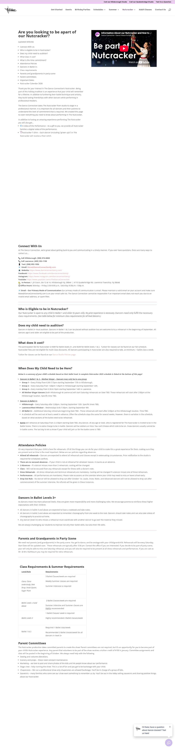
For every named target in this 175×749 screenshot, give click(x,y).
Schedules (98, 10)
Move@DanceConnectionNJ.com (41, 267)
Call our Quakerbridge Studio (141, 2)
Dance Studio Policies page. (64, 354)
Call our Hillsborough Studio (115, 2)
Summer (113, 10)
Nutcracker (127, 10)
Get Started (56, 10)
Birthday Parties (82, 10)
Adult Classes (145, 10)
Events (69, 10)
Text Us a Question (163, 2)
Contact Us (160, 10)
